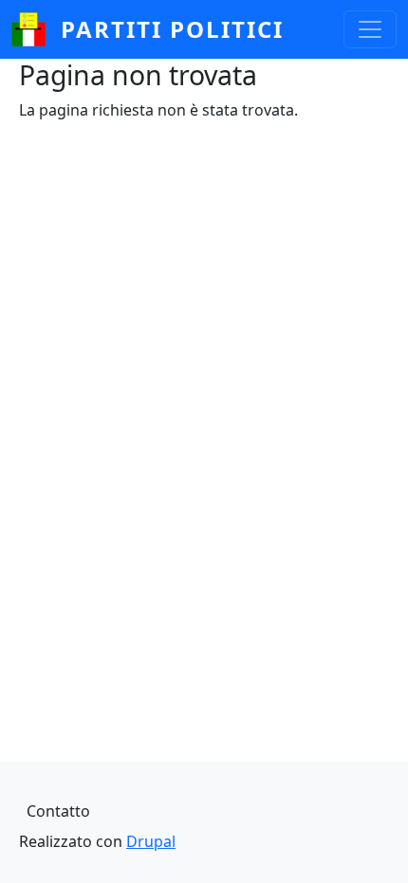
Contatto (58, 811)
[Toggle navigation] (370, 29)
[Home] (36, 29)
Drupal (151, 841)
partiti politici (172, 29)
